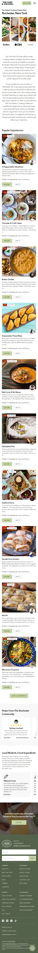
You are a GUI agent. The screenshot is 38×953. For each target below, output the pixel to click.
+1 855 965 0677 (18, 843)
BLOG (4, 880)
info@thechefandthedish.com (21, 846)
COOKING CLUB (25, 880)
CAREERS (4, 883)
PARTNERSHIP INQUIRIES (27, 906)
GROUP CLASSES (25, 872)
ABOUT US (5, 869)
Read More (7, 737)
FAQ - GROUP (6, 914)
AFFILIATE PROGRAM (26, 910)
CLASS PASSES (24, 876)
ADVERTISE (5, 887)
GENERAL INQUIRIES (26, 896)
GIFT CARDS (23, 883)
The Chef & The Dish (11, 943)
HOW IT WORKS (7, 896)
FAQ (3, 910)
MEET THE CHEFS (7, 872)
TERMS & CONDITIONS (9, 931)
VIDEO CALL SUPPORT (9, 899)
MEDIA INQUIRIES (25, 903)
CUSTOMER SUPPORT (26, 899)
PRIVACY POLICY (7, 927)
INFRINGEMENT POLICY (9, 934)
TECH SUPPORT (6, 906)
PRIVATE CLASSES (25, 869)
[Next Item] (33, 29)
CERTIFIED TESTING (8, 903)
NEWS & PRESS (6, 876)
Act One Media (11, 941)
